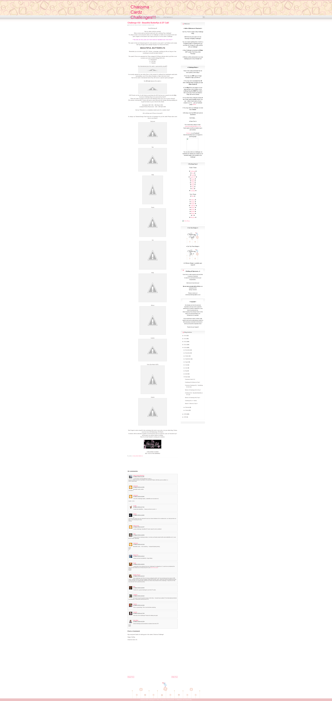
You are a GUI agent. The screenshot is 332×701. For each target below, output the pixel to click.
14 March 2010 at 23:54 (138, 587)
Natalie (193, 204)
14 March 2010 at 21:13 (138, 576)
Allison (193, 200)
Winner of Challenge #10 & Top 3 (193, 390)
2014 (185, 335)
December (187, 350)
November (187, 353)
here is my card (154, 567)
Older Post (174, 677)
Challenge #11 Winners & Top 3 (192, 382)
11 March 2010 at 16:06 (138, 496)
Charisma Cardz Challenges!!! (147, 699)
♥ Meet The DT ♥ (155, 17)
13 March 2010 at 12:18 (138, 544)
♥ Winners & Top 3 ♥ (142, 17)
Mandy (193, 207)
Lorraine (192, 190)
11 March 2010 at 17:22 (138, 507)
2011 (185, 344)
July (186, 365)
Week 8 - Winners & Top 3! (191, 403)
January (187, 410)
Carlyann (192, 171)
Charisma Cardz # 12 (190, 379)
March (186, 376)
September (188, 359)
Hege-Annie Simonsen (138, 475)
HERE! (194, 104)
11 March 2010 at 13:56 (138, 487)
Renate (193, 209)
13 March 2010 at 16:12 (138, 556)
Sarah (192, 175)
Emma (193, 179)
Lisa (193, 173)
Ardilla (134, 506)
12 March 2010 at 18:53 (138, 535)
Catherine (192, 205)
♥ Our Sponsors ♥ (168, 17)
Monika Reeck (136, 574)
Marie (192, 181)
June (186, 368)
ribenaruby (136, 525)
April (186, 374)
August (187, 362)
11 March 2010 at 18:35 (138, 515)
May (186, 371)
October (187, 356)
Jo (192, 215)
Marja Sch (135, 555)
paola (134, 563)
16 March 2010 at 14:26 (138, 605)
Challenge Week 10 (138, 455)
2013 (185, 338)
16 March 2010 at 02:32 (138, 596)
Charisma (188, 133)
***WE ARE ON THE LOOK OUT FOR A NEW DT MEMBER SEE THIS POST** (153, 39)
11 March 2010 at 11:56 (138, 476)
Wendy (193, 213)
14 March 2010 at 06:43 (138, 564)
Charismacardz (170, 699)
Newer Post (131, 677)
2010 (185, 347)
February (187, 407)
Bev (134, 586)
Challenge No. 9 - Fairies (191, 400)
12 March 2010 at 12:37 (138, 527)
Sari (193, 188)
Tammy (135, 604)
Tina (193, 187)
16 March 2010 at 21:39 (138, 621)
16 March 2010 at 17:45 (138, 613)
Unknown (135, 486)
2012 (185, 341)
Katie (192, 185)
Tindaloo (135, 594)
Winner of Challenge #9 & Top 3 (192, 397)
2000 (185, 417)
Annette (135, 612)
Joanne (193, 202)
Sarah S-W (193, 177)
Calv (134, 534)
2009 (185, 414)
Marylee (193, 217)
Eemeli (193, 211)
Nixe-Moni (135, 620)
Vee (193, 196)
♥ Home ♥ (131, 17)
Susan (192, 183)
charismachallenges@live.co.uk (193, 126)
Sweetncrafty (188, 699)
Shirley (135, 514)
